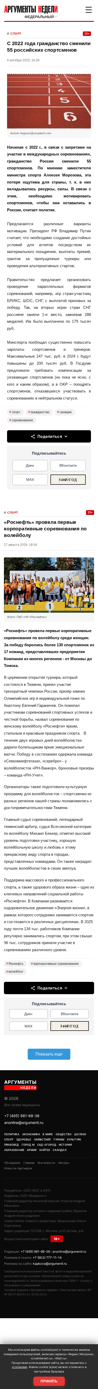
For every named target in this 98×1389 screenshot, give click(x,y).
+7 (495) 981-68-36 (21, 1115)
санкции (64, 412)
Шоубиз (80, 1134)
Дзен (30, 465)
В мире (48, 1134)
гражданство (38, 412)
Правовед (11, 1144)
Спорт (15, 33)
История (65, 1144)
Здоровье (23, 1139)
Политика (12, 1134)
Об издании (12, 1163)
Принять (49, 1381)
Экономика (31, 1134)
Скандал (59, 1149)
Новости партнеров (18, 1168)
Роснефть (14, 964)
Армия (32, 1149)
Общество (64, 1134)
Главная (29, 1163)
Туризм (58, 1139)
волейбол (14, 971)
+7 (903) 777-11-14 (47, 1257)
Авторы (63, 1163)
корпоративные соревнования (55, 964)
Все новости (46, 1163)
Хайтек (44, 1149)
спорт (14, 412)
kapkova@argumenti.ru (50, 1264)
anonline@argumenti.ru (23, 1122)
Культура (74, 1139)
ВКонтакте (68, 465)
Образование (14, 1149)
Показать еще (49, 1054)
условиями (19, 1367)
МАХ (30, 479)
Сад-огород (46, 1144)
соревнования (21, 420)
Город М (28, 1144)
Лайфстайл (42, 1139)
